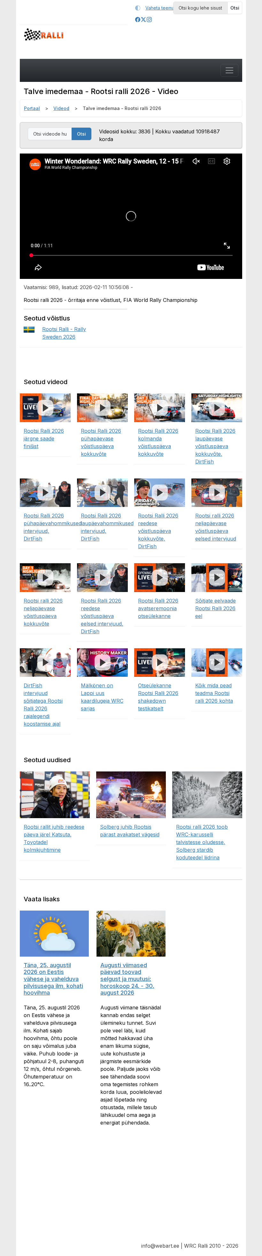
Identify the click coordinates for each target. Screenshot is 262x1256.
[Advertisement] (131, 1189)
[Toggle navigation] (229, 70)
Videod (61, 108)
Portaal (32, 108)
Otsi (234, 8)
